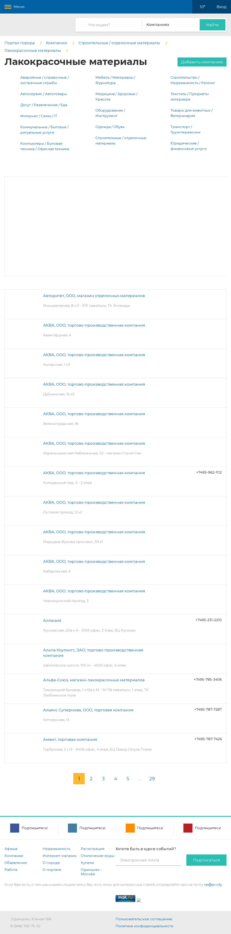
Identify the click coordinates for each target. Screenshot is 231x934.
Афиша (11, 849)
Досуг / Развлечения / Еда (43, 105)
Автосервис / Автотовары (43, 94)
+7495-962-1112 (209, 472)
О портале (52, 870)
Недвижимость (56, 849)
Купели (87, 863)
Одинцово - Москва (91, 872)
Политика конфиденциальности (144, 926)
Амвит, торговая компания (70, 739)
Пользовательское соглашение (144, 919)
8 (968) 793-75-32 (25, 926)
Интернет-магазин (59, 856)
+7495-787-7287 (208, 709)
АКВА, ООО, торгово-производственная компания (94, 325)
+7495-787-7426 (208, 739)
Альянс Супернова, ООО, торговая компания (88, 710)
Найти (212, 25)
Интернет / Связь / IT (38, 116)
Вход (221, 7)
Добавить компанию (202, 62)
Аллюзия (52, 620)
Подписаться (206, 860)
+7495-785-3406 (208, 679)
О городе (51, 863)
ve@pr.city (213, 884)
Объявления (16, 863)
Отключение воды (97, 856)
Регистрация (92, 849)
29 (152, 778)
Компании (14, 856)
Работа (11, 870)
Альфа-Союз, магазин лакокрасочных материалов (94, 680)
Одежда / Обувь (110, 127)
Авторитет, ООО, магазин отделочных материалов (94, 295)
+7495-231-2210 (209, 620)
